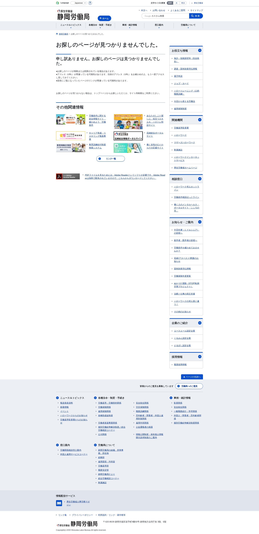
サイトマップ (196, 10)
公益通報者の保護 (144, 427)
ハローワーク (180, 135)
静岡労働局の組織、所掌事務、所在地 (110, 451)
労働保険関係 (104, 407)
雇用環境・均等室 (106, 461)
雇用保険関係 (104, 411)
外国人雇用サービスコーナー (74, 454)
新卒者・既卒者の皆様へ (185, 240)
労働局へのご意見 (189, 386)
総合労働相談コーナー (108, 478)
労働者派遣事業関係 (107, 423)
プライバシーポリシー (82, 515)
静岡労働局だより (106, 474)
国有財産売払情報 (182, 268)
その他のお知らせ (182, 311)
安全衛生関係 (142, 403)
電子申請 (178, 76)
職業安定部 (103, 470)
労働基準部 (103, 466)
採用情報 (177, 356)
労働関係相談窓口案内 (70, 450)
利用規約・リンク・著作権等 (111, 515)
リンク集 (62, 515)
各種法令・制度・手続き (111, 398)
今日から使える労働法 (184, 101)
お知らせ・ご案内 (182, 222)
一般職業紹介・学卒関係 (185, 411)
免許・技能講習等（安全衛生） (186, 60)
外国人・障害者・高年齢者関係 (187, 417)
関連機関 (177, 120)
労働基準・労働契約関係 (109, 403)
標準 (170, 3)
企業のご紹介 (180, 323)
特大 (183, 3)
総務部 (101, 457)
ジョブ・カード (181, 83)
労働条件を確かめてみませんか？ (186, 249)
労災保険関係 (142, 407)
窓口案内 (65, 445)
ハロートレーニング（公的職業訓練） (186, 92)
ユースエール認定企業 (184, 331)
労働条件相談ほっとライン (186, 197)
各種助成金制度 (105, 415)
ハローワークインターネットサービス (186, 159)
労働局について (106, 445)
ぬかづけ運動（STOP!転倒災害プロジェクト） (186, 285)
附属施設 (178, 150)
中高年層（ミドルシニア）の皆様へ (186, 231)
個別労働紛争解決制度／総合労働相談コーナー (111, 428)
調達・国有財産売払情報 (185, 69)
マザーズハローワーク (184, 142)
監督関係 (178, 403)
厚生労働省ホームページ (185, 167)
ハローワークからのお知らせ (74, 415)
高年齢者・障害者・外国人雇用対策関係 (149, 417)
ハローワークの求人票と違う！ (186, 303)
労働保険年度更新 (182, 276)
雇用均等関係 (142, 423)
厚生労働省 (198, 3)
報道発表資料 (66, 403)
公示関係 (102, 434)
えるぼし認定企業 (182, 345)
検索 (197, 16)
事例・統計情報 (182, 398)
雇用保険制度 (180, 108)
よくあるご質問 (177, 10)
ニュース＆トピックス (72, 398)
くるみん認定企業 (182, 338)
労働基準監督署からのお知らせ (74, 421)
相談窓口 (177, 179)
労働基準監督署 (181, 128)
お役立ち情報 (180, 50)
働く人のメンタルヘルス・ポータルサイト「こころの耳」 (186, 207)
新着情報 (64, 407)
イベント (64, 411)
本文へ (144, 10)
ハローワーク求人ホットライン (186, 188)
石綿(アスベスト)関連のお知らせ (186, 260)
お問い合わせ (159, 10)
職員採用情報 (180, 364)
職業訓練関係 (142, 411)
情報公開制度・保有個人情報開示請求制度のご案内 (149, 436)
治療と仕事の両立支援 (184, 294)
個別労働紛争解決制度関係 (186, 423)
